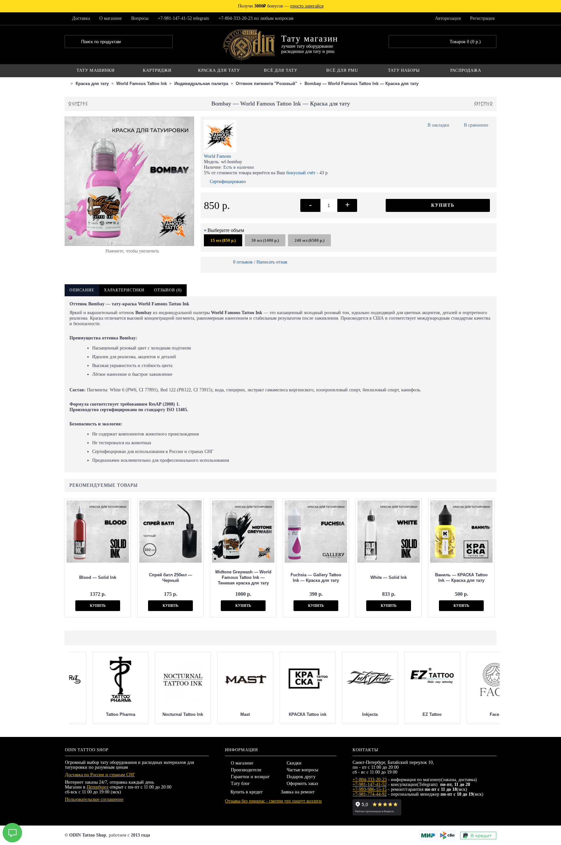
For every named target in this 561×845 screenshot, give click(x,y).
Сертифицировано (228, 181)
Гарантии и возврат (250, 776)
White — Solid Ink (388, 577)
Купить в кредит (247, 792)
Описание (81, 290)
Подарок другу (301, 776)
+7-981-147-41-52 (370, 784)
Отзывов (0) (168, 290)
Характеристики (124, 290)
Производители (246, 769)
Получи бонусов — (280, 6)
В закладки (438, 125)
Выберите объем (225, 230)
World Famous (217, 156)
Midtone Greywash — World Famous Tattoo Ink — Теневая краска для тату (243, 577)
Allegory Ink (342, 714)
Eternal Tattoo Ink (217, 714)
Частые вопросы (302, 769)
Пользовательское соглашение (94, 799)
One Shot (154, 714)
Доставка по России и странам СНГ (100, 774)
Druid (466, 714)
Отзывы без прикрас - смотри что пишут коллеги (273, 801)
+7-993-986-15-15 (370, 789)
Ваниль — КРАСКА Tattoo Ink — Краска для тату (461, 577)
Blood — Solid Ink (97, 577)
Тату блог (240, 783)
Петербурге (97, 787)
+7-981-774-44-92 (370, 794)
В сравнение (476, 125)
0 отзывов (243, 262)
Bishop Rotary (404, 714)
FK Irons (279, 714)
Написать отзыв (271, 262)
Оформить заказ (302, 783)
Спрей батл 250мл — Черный (170, 577)
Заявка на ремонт (298, 792)
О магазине (242, 763)
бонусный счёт (300, 172)
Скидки (294, 763)
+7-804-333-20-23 (370, 779)
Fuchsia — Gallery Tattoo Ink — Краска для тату (316, 577)
